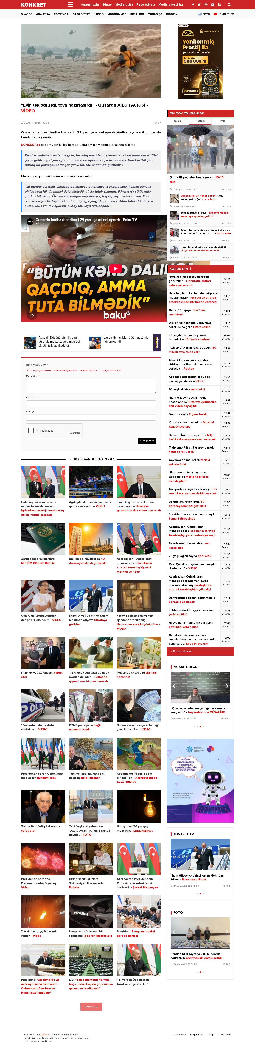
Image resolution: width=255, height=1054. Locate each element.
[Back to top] (245, 1044)
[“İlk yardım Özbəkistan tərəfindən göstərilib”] (139, 960)
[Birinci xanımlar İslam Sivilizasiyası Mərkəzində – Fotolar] (91, 859)
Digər (170, 14)
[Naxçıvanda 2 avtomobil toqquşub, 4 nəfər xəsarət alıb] (91, 911)
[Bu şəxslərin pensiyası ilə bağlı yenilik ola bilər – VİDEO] (139, 705)
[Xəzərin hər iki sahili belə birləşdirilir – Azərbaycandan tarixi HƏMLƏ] (139, 754)
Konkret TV (226, 14)
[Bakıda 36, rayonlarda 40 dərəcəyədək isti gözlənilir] (91, 539)
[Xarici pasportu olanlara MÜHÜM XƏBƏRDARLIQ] (43, 539)
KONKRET (45, 1035)
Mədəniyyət (117, 14)
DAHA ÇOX (91, 1006)
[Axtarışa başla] (229, 4)
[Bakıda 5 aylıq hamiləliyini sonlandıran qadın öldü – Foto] (200, 933)
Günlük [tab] (178, 121)
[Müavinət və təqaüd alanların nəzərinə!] (139, 653)
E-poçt (30, 411)
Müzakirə (32, 376)
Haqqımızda (90, 4)
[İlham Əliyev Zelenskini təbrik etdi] (43, 653)
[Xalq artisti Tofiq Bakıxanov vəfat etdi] (43, 806)
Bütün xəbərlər (182, 651)
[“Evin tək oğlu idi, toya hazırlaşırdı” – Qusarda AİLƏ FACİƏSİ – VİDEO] (91, 61)
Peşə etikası (145, 4)
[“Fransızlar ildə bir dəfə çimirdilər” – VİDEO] (43, 705)
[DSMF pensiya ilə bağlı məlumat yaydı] (91, 705)
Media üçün (124, 4)
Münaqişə (155, 14)
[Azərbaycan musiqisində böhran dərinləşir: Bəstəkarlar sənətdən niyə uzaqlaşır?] (200, 687)
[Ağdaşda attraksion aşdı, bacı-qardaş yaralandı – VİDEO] (91, 482)
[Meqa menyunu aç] (70, 4)
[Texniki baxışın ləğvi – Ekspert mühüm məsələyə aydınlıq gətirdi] (174, 215)
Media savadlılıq (170, 4)
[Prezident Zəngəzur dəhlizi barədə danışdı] (139, 911)
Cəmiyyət (61, 14)
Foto (206, 14)
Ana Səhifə (180, 1035)
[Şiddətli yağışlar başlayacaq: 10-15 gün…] (200, 149)
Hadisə (99, 14)
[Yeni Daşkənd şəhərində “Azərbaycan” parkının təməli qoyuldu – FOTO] (91, 806)
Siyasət (26, 14)
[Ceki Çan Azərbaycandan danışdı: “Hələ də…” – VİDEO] (43, 596)
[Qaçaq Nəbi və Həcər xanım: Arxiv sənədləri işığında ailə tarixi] (174, 198)
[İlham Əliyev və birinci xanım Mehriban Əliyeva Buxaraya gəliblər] (91, 596)
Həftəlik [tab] (200, 121)
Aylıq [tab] (222, 121)
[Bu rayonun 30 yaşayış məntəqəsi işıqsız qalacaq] (139, 806)
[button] (225, 686)
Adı (28, 397)
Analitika (43, 14)
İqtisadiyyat (81, 14)
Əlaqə (107, 4)
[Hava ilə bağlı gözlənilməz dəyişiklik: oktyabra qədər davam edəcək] (174, 249)
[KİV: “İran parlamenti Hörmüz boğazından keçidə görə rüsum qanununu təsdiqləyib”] (91, 960)
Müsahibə (137, 14)
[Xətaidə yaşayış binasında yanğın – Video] (43, 911)
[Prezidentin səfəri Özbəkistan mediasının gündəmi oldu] (43, 754)
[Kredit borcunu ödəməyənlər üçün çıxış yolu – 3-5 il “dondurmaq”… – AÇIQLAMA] (174, 232)
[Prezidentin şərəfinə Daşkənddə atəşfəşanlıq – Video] (43, 859)
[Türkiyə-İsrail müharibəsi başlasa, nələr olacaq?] (91, 754)
